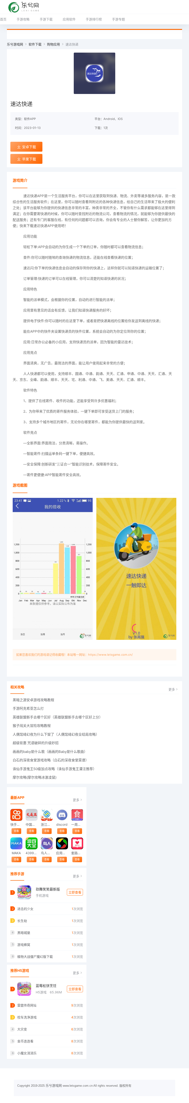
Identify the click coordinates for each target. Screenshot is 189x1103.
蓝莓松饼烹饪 (46, 986)
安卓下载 (29, 147)
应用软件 (69, 19)
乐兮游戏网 (15, 44)
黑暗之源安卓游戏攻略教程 (33, 700)
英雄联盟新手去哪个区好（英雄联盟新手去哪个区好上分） (58, 717)
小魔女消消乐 (27, 1053)
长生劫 (22, 921)
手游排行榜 (94, 19)
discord (62, 824)
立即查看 (74, 892)
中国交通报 (31, 824)
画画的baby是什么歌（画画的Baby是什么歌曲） (50, 751)
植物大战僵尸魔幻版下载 (35, 956)
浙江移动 (47, 824)
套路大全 (77, 853)
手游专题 (118, 19)
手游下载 (46, 19)
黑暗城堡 (23, 933)
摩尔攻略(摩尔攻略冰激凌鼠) (34, 777)
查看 (16, 831)
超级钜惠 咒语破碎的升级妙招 (36, 743)
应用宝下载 (62, 853)
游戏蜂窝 (23, 945)
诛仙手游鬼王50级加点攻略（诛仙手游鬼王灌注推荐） (54, 769)
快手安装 (16, 824)
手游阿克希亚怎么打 (28, 708)
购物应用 (53, 44)
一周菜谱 (77, 824)
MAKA (16, 853)
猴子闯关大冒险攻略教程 (32, 725)
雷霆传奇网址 (27, 1005)
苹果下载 (29, 159)
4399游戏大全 (31, 853)
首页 (3, 19)
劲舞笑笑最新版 (48, 889)
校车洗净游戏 (27, 1017)
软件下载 (35, 44)
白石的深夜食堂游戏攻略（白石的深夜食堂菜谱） (51, 760)
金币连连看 (25, 1041)
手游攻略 (23, 19)
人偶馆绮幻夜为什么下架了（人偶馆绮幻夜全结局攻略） (56, 734)
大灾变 (22, 1029)
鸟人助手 (47, 853)
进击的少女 (25, 909)
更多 (171, 689)
